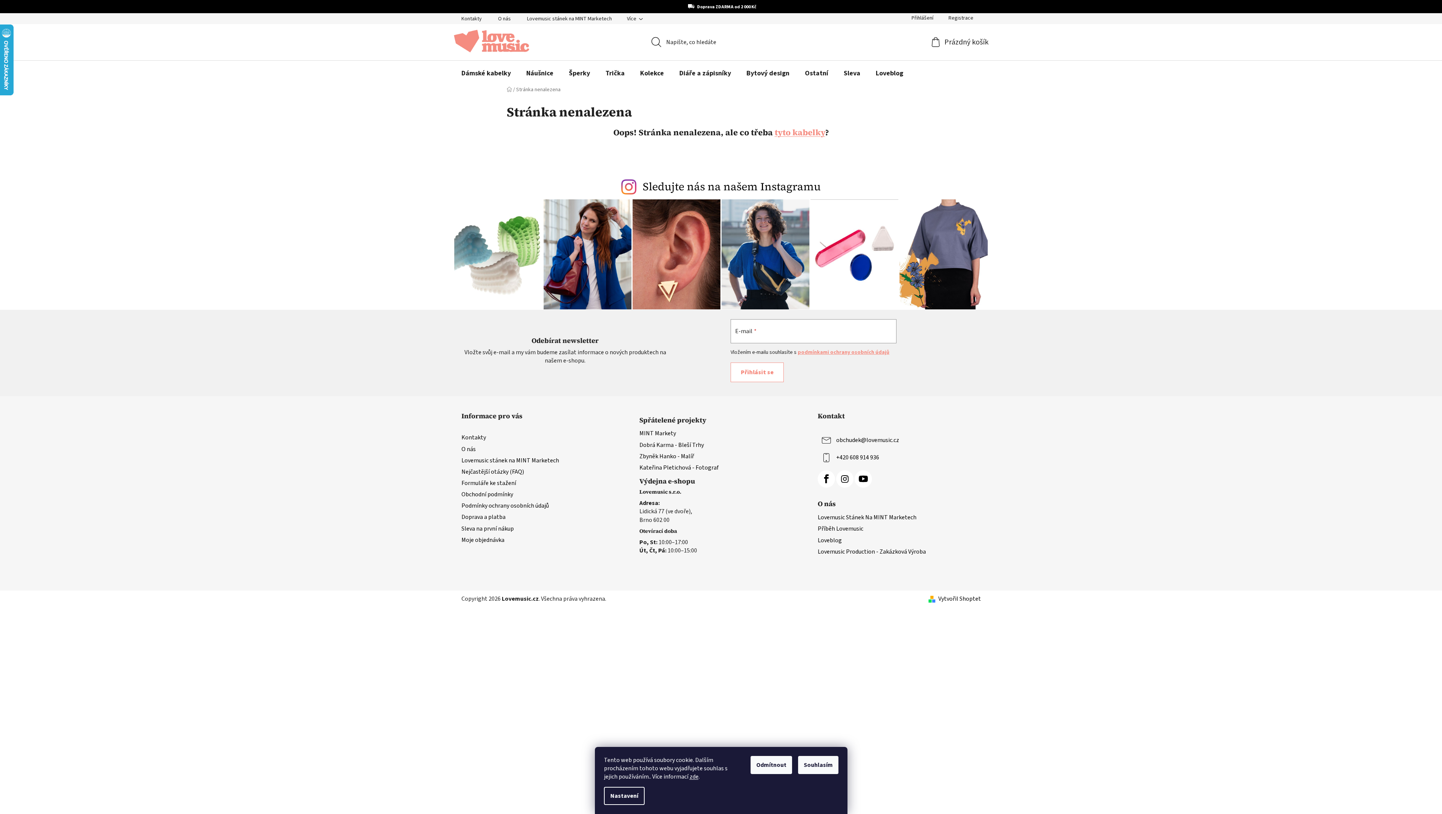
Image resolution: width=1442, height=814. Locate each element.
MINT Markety (657, 433)
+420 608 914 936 (857, 457)
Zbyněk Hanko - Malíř (666, 456)
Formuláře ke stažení (488, 483)
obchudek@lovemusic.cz (867, 440)
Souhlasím (818, 765)
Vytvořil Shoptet (959, 599)
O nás (504, 19)
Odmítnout (771, 765)
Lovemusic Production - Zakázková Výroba (872, 552)
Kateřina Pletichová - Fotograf (679, 468)
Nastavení (624, 796)
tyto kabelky (800, 132)
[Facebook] (826, 479)
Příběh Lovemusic (840, 529)
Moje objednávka (482, 540)
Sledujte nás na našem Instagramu (732, 186)
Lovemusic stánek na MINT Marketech (569, 19)
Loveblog (830, 540)
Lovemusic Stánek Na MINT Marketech (867, 517)
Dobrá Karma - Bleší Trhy (671, 445)
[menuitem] (486, 73)
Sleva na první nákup (487, 529)
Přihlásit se (757, 372)
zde (694, 777)
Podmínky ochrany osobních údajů (505, 506)
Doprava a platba (483, 517)
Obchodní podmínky (487, 494)
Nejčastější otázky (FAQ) (492, 472)
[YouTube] (863, 479)
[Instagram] (845, 479)
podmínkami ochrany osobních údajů (843, 352)
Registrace (961, 18)
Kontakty (471, 19)
